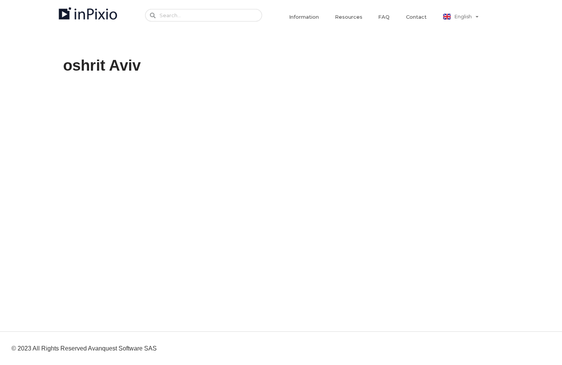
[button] (304, 17)
